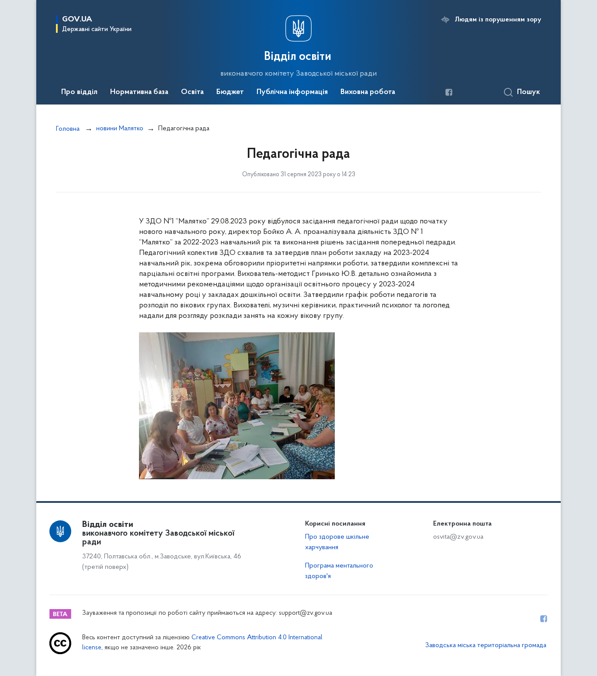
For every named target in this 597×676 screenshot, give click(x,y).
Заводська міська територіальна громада (485, 645)
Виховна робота (367, 92)
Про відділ (79, 92)
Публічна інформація (292, 92)
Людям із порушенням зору (498, 19)
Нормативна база (139, 92)
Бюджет (230, 92)
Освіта (192, 92)
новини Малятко (119, 128)
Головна (68, 128)
